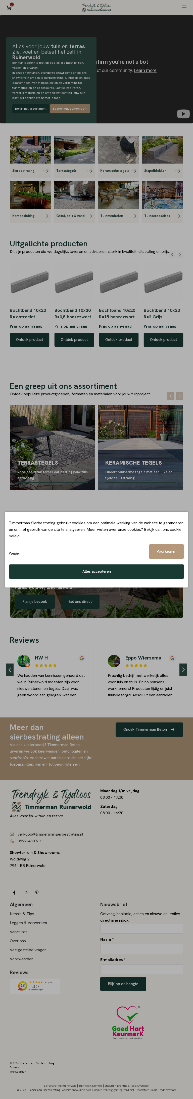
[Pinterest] (36, 892)
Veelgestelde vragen (28, 950)
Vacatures (18, 931)
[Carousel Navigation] (176, 254)
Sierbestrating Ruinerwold (60, 1085)
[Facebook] (14, 892)
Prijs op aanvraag (26, 326)
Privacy (14, 1067)
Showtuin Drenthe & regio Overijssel (127, 1085)
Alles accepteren (96, 571)
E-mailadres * (112, 959)
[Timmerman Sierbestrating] (96, 7)
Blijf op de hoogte (123, 983)
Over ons (18, 940)
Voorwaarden (21, 959)
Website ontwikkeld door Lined (80, 1090)
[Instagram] (25, 892)
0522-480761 (30, 841)
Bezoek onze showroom (70, 109)
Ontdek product (29, 339)
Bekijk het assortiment (30, 109)
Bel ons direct (80, 601)
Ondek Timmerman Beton (145, 729)
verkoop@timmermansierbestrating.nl (50, 834)
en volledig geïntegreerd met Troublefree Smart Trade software (138, 1090)
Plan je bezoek (35, 601)
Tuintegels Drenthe (90, 1085)
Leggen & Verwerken (28, 922)
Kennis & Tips (22, 913)
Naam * (107, 939)
